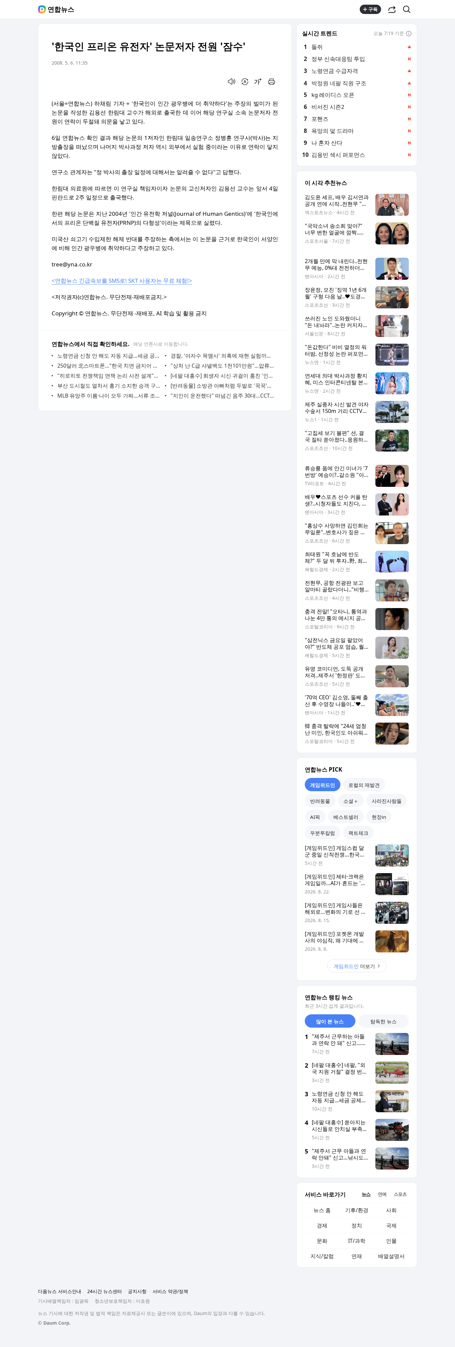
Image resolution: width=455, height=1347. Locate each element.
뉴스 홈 (322, 1210)
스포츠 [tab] (400, 1194)
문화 (322, 1240)
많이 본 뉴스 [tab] (330, 1021)
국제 (391, 1225)
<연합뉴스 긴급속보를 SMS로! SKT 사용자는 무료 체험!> (122, 280)
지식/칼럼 (322, 1256)
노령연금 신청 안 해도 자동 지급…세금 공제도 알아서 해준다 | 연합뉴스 (109, 355)
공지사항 (137, 1291)
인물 (391, 1240)
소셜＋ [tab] (350, 801)
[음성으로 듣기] (231, 81)
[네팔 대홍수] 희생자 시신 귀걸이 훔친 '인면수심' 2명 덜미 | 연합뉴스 (223, 375)
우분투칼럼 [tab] (322, 833)
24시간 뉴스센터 (104, 1291)
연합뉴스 (61, 9)
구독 (373, 9)
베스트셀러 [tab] (345, 817)
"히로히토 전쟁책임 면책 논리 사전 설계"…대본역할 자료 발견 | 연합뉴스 (109, 375)
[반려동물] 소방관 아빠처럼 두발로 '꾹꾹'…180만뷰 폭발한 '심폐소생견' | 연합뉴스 (223, 385)
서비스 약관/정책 (170, 1291)
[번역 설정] (244, 81)
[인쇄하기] (271, 81)
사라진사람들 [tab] (387, 801)
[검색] (409, 9)
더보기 (354, 966)
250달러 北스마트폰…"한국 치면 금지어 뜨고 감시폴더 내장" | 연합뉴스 (109, 365)
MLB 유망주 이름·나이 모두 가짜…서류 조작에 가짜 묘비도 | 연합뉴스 (109, 395)
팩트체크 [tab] (358, 833)
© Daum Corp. (54, 1323)
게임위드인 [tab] (322, 785)
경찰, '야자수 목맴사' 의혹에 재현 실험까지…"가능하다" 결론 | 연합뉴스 (223, 355)
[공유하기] (392, 9)
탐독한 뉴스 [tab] (383, 1021)
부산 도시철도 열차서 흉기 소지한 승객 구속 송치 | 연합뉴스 (109, 385)
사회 (391, 1210)
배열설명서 (391, 1256)
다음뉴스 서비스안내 (59, 1291)
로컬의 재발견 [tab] (364, 785)
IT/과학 (356, 1240)
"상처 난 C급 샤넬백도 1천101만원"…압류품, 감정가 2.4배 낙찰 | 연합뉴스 (223, 365)
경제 (322, 1225)
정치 (356, 1225)
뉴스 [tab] (366, 1194)
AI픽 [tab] (315, 817)
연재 (356, 1256)
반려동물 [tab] (320, 801)
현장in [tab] (379, 817)
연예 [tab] (382, 1194)
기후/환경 (356, 1210)
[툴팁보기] (408, 34)
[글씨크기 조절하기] (258, 81)
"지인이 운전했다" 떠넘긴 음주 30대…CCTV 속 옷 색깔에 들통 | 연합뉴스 (223, 395)
